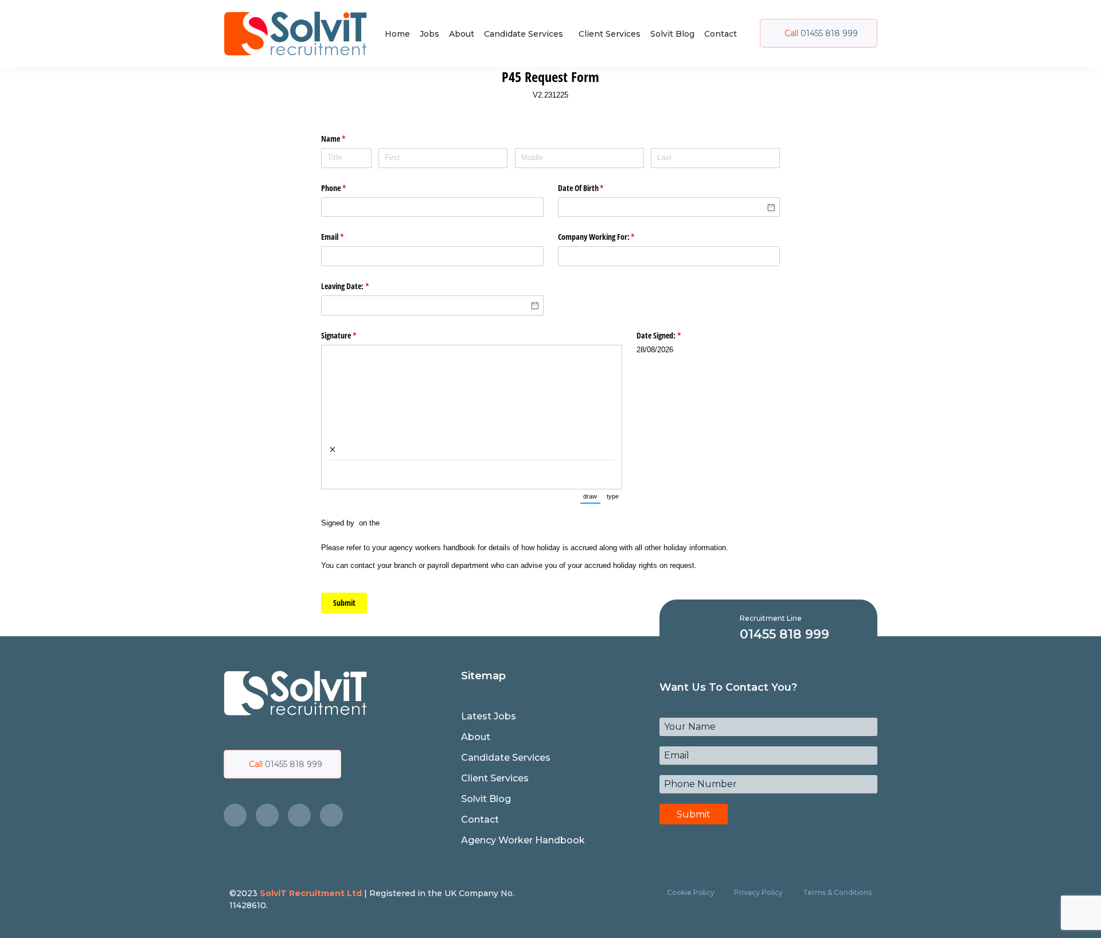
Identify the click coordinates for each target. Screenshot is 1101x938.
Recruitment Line (771, 618)
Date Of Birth (594, 187)
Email (345, 236)
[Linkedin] (331, 815)
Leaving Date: (358, 286)
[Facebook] (235, 815)
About (461, 34)
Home (397, 34)
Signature (352, 335)
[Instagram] (299, 815)
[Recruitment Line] (723, 627)
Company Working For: (610, 236)
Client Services (610, 34)
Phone (347, 187)
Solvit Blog (672, 34)
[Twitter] (267, 815)
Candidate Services (523, 34)
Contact (720, 34)
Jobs (429, 34)
